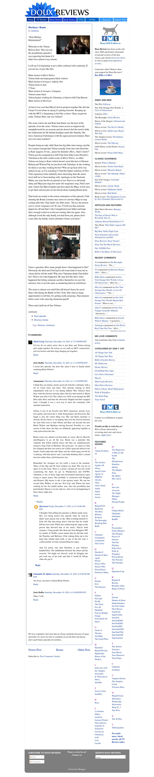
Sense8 (115, 597)
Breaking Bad (100, 523)
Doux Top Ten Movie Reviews (107, 244)
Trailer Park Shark (115, 166)
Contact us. (77, 754)
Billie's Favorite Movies (105, 359)
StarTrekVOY (117, 634)
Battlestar (99, 508)
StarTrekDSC (117, 623)
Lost (97, 740)
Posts (33, 756)
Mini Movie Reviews (104, 385)
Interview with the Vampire (101, 669)
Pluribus (115, 545)
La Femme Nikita (99, 713)
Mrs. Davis (116, 478)
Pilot (105, 113)
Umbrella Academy (116, 668)
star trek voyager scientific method (108, 309)
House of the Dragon (100, 658)
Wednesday (117, 701)
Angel (97, 491)
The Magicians (118, 449)
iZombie (98, 682)
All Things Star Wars (104, 356)
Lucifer (98, 743)
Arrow (97, 494)
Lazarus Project (101, 720)
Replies (40, 501)
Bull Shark (112, 193)
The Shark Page (101, 396)
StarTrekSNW (118, 629)
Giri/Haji (99, 636)
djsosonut (43, 506)
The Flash (99, 604)
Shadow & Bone (119, 600)
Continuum (99, 540)
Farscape (98, 598)
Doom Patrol (100, 569)
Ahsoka (98, 479)
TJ (96, 262)
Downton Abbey (101, 572)
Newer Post (34, 650)
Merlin (115, 467)
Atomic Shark (113, 185)
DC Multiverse (101, 363)
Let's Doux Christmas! (104, 374)
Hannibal (99, 647)
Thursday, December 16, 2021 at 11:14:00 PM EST (66, 362)
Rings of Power (118, 588)
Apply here (105, 435)
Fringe (97, 615)
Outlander (116, 513)
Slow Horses (117, 608)
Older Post (84, 650)
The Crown (99, 543)
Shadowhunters (118, 603)
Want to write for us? (77, 751)
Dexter (97, 560)
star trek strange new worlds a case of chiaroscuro (109, 279)
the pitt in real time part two (110, 327)
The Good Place (101, 638)
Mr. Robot (116, 475)
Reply (35, 354)
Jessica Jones (100, 691)
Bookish (98, 517)
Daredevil (99, 552)
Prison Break (117, 556)
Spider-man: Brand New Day (109, 132)
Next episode (40, 315)
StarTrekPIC (117, 626)
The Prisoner (117, 559)
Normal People (118, 501)
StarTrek (115, 617)
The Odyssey (113, 143)
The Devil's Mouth (116, 127)
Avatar (97, 497)
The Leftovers (101, 722)
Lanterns (98, 717)
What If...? (116, 707)
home (41, 319)
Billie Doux (100, 276)
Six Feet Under (118, 606)
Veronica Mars (118, 687)
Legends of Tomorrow (99, 727)
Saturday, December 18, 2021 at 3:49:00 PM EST (65, 592)
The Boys (99, 511)
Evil (96, 583)
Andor (97, 488)
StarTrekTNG (117, 632)
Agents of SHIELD (99, 475)
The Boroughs (101, 520)
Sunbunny (50, 325)
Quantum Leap (118, 571)
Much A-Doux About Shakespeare (109, 388)
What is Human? (109, 162)
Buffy (97, 526)
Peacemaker (117, 527)
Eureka (98, 581)
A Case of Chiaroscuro (109, 109)
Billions (98, 514)
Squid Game (117, 614)
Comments (36, 761)
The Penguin (117, 533)
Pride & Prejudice (102, 392)
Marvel (98, 377)
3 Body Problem (102, 450)
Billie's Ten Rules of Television (108, 251)
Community (100, 537)
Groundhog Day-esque (104, 370)
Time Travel (100, 399)
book (111, 60)
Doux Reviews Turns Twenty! (107, 240)
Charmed (98, 534)
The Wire (116, 710)
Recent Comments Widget (120, 331)
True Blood (116, 652)
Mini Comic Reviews (104, 381)
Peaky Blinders (118, 530)
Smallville (116, 611)
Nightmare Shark (115, 189)
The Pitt (115, 542)
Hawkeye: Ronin (37, 27)
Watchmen (116, 698)
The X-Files (117, 718)
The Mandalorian (117, 460)
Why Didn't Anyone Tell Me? (110, 226)
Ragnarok (116, 580)
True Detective (118, 655)
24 (96, 453)
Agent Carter (100, 471)
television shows (118, 57)
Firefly (97, 601)
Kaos (97, 702)
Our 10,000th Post (102, 248)
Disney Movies (101, 367)
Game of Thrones (98, 632)
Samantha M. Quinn (42, 573)
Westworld (116, 704)
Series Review (114, 117)
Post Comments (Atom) (50, 656)
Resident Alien (118, 585)
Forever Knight (101, 612)
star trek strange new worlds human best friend (109, 300)
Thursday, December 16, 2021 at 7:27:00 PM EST (66, 341)
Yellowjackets (118, 727)
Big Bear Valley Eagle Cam (106, 231)
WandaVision (117, 695)
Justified (98, 693)
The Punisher (117, 562)
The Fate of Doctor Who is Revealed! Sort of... (106, 216)
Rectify (115, 582)
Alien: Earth (100, 485)
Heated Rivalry (101, 650)
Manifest (115, 464)
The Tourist (117, 646)
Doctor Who (100, 563)
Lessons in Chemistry (99, 733)
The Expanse (100, 586)
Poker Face (116, 548)
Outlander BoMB (116, 518)
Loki (97, 737)
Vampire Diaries (119, 678)
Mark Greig (38, 341)
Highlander (99, 653)
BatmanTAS (100, 505)
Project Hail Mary (115, 152)
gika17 (98, 307)
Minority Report (115, 169)
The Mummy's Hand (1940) (110, 174)
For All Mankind (98, 608)
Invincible (99, 673)
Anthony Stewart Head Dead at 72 (109, 221)
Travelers (116, 649)
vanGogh (99, 325)
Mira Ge (98, 287)
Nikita (114, 498)
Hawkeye (41, 325)
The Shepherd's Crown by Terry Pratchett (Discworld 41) (110, 198)
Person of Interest (116, 538)
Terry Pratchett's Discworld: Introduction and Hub (107, 236)
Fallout (98, 595)
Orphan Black (118, 510)
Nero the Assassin (115, 489)
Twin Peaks (117, 658)
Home (59, 650)
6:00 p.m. (107, 104)
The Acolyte (100, 462)
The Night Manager (116, 494)
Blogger (81, 769)
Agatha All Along (99, 467)
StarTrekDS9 (117, 620)
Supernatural (117, 637)
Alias (97, 482)
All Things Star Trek (103, 352)
